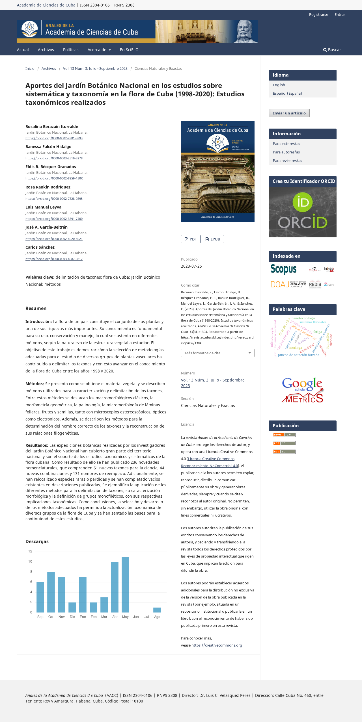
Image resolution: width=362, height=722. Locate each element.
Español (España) (287, 93)
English (279, 84)
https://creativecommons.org (216, 645)
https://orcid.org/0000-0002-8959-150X (54, 179)
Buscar (334, 49)
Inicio (30, 68)
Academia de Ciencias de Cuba (46, 5)
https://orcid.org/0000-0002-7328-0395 (54, 199)
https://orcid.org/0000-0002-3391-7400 (54, 219)
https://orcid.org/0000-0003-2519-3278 (54, 158)
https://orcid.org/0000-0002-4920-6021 (54, 239)
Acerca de (97, 49)
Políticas (71, 49)
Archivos (46, 49)
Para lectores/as (286, 143)
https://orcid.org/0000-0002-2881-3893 (54, 138)
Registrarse (318, 14)
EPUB (215, 239)
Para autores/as (286, 152)
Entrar (340, 14)
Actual (23, 49)
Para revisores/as (287, 160)
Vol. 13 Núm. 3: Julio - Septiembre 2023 (95, 68)
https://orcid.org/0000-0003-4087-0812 (54, 259)
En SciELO (129, 49)
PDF (193, 239)
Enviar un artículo (289, 113)
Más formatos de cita (202, 352)
